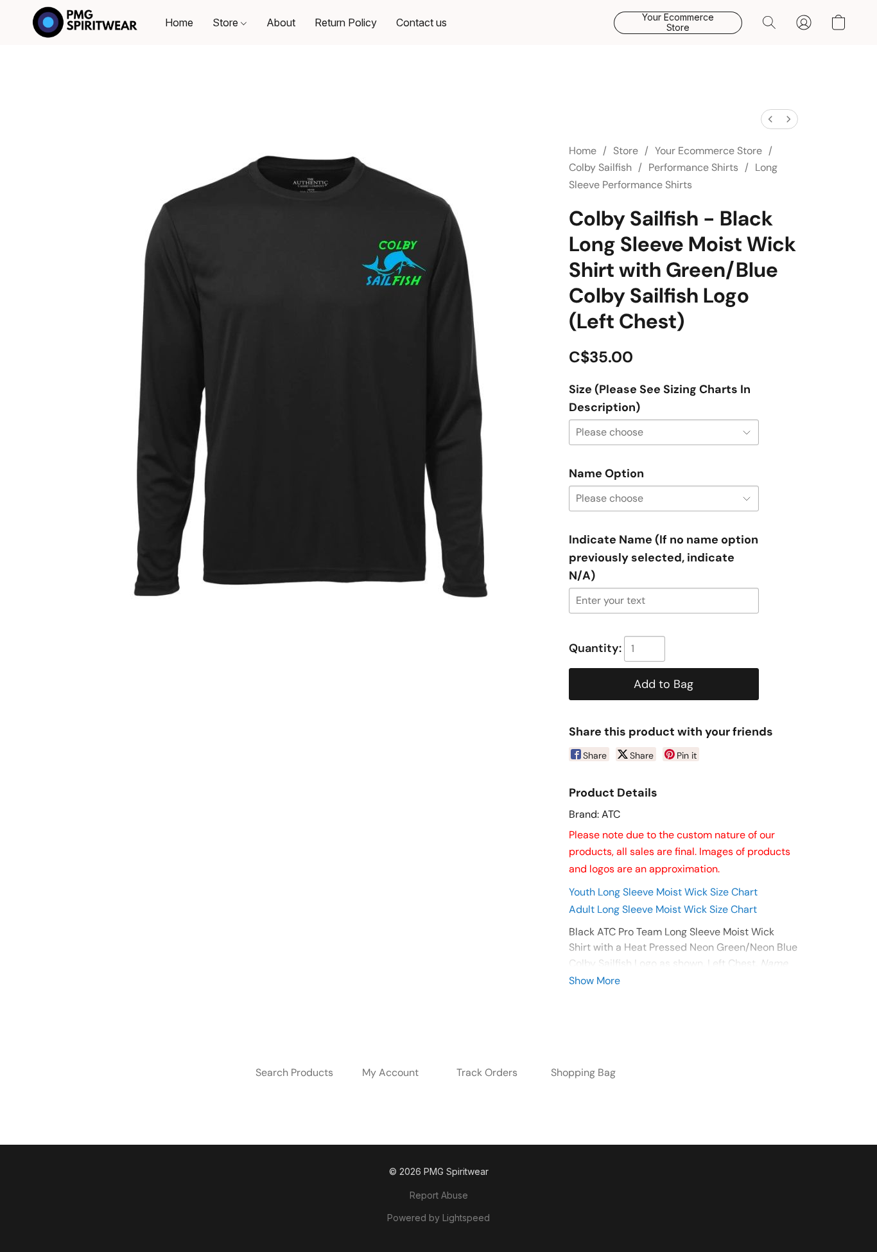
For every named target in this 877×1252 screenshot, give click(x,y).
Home (179, 22)
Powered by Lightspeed (438, 1217)
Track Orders (486, 1072)
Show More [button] (594, 980)
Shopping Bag (583, 1072)
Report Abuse (439, 1195)
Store (227, 22)
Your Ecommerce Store (708, 150)
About (280, 22)
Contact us (421, 22)
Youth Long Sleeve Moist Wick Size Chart (663, 892)
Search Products (294, 1072)
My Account (390, 1072)
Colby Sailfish (600, 167)
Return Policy (346, 22)
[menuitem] (770, 119)
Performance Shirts (693, 167)
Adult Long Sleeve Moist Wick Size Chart (663, 909)
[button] (85, 22)
